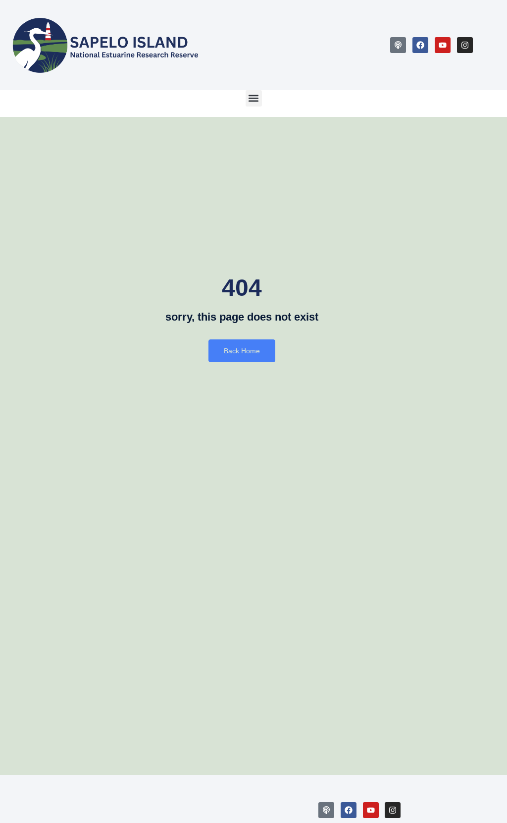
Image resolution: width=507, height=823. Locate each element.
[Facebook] (420, 45)
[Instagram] (465, 45)
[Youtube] (443, 45)
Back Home (242, 351)
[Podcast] (398, 45)
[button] (254, 98)
